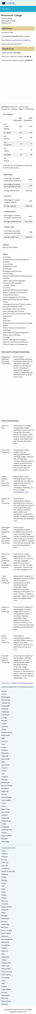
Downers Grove (6, 732)
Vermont (4, 992)
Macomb (4, 780)
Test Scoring (23, 107)
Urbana (4, 833)
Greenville (4, 756)
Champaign (5, 712)
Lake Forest (5, 765)
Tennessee (5, 978)
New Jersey (5, 942)
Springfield (5, 827)
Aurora (3, 694)
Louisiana (4, 904)
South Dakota (6, 975)
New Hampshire (7, 939)
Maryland (4, 910)
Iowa (3, 886)
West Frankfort (6, 836)
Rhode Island (5, 969)
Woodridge (5, 842)
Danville (4, 721)
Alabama (4, 854)
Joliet (3, 762)
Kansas (3, 898)
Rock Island (5, 812)
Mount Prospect (7, 786)
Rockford (4, 815)
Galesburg (5, 753)
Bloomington (6, 697)
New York (4, 951)
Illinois (3, 892)
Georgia (4, 880)
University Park (6, 830)
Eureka (3, 747)
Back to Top (22, 1012)
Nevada (4, 948)
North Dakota (6, 933)
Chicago (4, 718)
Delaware (4, 874)
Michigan (4, 916)
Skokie (3, 824)
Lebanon (4, 768)
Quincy (3, 806)
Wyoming (4, 1004)
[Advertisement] (18, 83)
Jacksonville (5, 759)
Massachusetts (6, 907)
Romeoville (5, 818)
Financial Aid (5, 109)
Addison (4, 691)
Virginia (4, 986)
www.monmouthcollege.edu (21, 40)
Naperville (4, 791)
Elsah (3, 744)
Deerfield (4, 727)
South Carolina (6, 972)
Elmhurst (4, 741)
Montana (4, 927)
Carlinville (4, 709)
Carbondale (5, 706)
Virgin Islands (6, 989)
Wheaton (4, 839)
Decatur (4, 724)
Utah (3, 983)
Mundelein (5, 788)
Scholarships (29, 109)
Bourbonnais (6, 700)
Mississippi (5, 924)
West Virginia (6, 1001)
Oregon (4, 960)
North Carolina (6, 930)
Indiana (4, 895)
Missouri (4, 922)
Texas (3, 981)
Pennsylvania (6, 963)
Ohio (3, 954)
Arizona (4, 860)
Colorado (4, 865)
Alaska (3, 851)
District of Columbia (8, 871)
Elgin (3, 738)
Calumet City (5, 703)
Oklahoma (4, 957)
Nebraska (4, 936)
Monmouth (5, 783)
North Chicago (6, 797)
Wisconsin (4, 998)
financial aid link (16, 44)
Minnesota (5, 919)
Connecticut (5, 868)
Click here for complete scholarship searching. (17, 683)
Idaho (3, 889)
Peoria (3, 803)
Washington (5, 995)
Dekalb (3, 729)
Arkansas (4, 857)
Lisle (3, 774)
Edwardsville (5, 735)
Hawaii (3, 883)
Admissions (14, 107)
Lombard (4, 777)
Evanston (4, 750)
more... (21, 377)
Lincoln (3, 771)
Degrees (14, 109)
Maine (3, 913)
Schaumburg (5, 821)
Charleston (5, 715)
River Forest (5, 809)
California (4, 863)
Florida (3, 877)
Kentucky (4, 901)
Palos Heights (6, 800)
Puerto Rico (5, 966)
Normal (4, 794)
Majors (21, 109)
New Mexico (5, 945)
